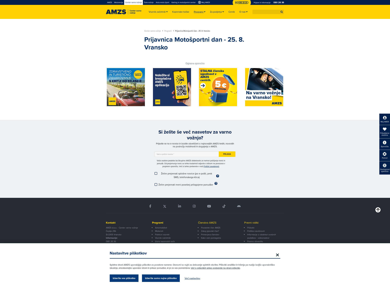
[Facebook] (150, 206)
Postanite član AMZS (210, 227)
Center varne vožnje (152, 31)
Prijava (227, 154)
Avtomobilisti (161, 227)
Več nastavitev (192, 278)
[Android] (239, 206)
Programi (168, 31)
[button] (282, 12)
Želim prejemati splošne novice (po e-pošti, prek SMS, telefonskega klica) (186, 175)
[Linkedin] (179, 206)
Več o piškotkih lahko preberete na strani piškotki (215, 268)
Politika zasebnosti (256, 231)
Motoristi (159, 231)
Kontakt (110, 223)
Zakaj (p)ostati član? (210, 231)
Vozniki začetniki (163, 237)
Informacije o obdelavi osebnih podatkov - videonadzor (261, 236)
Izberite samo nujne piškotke (161, 278)
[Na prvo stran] (116, 11)
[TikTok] (224, 206)
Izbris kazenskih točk (165, 241)
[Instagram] (194, 206)
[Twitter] (165, 206)
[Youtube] (209, 206)
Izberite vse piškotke (124, 278)
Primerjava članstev (210, 234)
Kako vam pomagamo (211, 237)
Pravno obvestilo (255, 241)
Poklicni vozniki (162, 234)
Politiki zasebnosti (211, 166)
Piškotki (250, 227)
